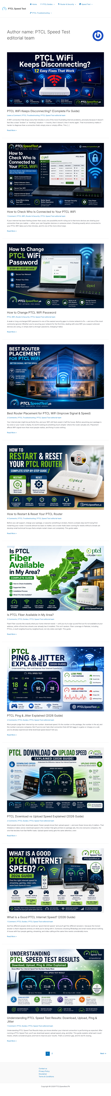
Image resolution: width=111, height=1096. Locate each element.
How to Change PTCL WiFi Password (31, 312)
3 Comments (12, 619)
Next (103, 1053)
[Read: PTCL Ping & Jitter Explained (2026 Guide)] (55, 679)
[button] (54, 4)
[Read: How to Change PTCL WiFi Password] (55, 276)
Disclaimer (43, 1074)
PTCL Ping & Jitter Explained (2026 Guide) (35, 715)
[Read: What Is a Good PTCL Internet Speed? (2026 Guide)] (55, 880)
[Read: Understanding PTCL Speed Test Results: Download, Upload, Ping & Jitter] (55, 981)
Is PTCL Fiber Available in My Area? (30, 614)
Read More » (12, 130)
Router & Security (33, 216)
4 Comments (12, 518)
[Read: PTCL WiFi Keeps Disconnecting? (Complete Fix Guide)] (55, 79)
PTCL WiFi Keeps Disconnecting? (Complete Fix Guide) (43, 111)
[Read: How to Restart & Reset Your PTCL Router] (55, 477)
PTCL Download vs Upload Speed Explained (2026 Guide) (45, 816)
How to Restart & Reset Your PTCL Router (35, 514)
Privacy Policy (44, 1071)
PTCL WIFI (21, 216)
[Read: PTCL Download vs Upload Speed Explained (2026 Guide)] (55, 780)
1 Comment (11, 216)
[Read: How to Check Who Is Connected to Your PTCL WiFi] (55, 175)
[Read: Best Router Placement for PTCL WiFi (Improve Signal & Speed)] (55, 377)
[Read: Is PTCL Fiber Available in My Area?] (55, 578)
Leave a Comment (14, 115)
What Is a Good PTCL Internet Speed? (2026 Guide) (41, 917)
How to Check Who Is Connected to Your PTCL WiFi (41, 211)
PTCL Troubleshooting (31, 115)
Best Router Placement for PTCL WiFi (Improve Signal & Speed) (49, 413)
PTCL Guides (23, 619)
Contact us (43, 1068)
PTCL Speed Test (17, 8)
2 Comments (12, 418)
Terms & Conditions (46, 1077)
